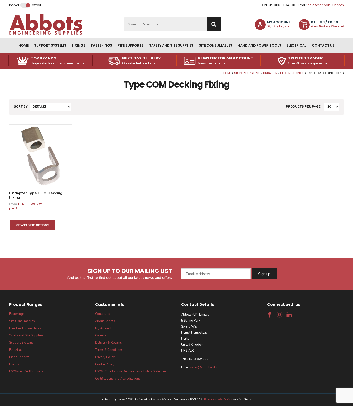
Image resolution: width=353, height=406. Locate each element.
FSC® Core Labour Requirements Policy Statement (131, 371)
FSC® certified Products (26, 371)
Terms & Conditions (109, 350)
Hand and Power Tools (259, 45)
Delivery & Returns (108, 343)
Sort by (21, 107)
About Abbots (105, 321)
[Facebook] (270, 315)
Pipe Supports (131, 45)
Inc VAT (14, 5)
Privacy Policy (105, 357)
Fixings (78, 45)
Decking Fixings (292, 73)
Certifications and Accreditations (117, 379)
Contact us (323, 45)
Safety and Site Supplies (171, 45)
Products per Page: (303, 107)
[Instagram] (279, 315)
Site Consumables (215, 45)
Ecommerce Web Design (218, 399)
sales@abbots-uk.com (326, 5)
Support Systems (50, 45)
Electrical (296, 45)
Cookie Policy (104, 364)
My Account (103, 328)
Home (23, 45)
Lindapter (270, 73)
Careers (100, 335)
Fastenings (101, 45)
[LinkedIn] (289, 315)
